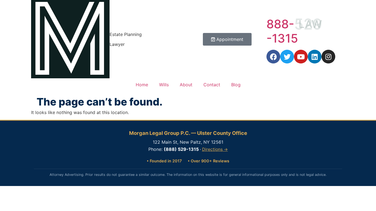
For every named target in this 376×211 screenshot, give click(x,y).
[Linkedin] (314, 56)
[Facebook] (273, 56)
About (186, 84)
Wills (164, 84)
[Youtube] (301, 56)
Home (142, 84)
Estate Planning (126, 34)
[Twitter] (287, 56)
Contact (211, 84)
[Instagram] (328, 56)
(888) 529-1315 (181, 149)
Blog (236, 84)
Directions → (215, 149)
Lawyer (117, 44)
